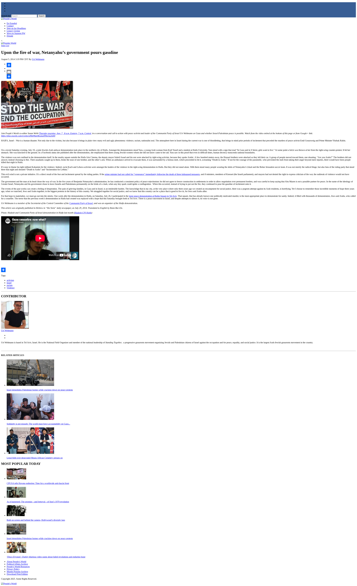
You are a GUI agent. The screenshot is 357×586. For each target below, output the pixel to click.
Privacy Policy (13, 569)
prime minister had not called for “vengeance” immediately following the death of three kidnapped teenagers (152, 174)
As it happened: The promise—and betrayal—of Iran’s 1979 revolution (38, 501)
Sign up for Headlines (16, 28)
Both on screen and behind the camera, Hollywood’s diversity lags (36, 520)
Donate (10, 36)
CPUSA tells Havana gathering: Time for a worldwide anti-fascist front (38, 483)
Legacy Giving (13, 31)
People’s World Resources (18, 566)
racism (9, 285)
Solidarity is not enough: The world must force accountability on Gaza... (38, 424)
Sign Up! (5, 45)
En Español (12, 23)
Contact (10, 26)
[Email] (181, 72)
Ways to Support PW (16, 33)
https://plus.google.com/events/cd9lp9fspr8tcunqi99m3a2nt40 (28, 136)
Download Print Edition (17, 574)
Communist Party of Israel (81, 203)
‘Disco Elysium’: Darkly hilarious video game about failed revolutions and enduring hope (46, 557)
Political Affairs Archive (17, 564)
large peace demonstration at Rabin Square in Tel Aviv (153, 196)
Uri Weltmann (38, 59)
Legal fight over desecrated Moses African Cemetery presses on (35, 458)
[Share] (181, 65)
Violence (11, 288)
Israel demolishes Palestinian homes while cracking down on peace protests (40, 390)
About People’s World (16, 561)
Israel (9, 283)
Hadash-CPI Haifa (83, 213)
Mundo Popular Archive (17, 571)
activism (10, 280)
